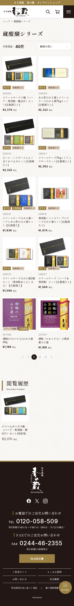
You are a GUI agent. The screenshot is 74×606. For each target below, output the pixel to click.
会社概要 (54, 579)
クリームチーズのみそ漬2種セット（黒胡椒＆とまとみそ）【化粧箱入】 (19, 282)
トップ (6, 21)
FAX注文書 (37, 558)
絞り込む (65, 590)
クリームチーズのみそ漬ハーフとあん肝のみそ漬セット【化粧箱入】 (18, 222)
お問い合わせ (19, 579)
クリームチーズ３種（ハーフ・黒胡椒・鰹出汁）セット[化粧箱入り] (18, 101)
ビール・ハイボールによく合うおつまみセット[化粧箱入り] (18, 161)
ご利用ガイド (19, 572)
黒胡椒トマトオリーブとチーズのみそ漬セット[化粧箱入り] (54, 222)
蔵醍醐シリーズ (22, 21)
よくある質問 (54, 572)
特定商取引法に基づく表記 (24, 588)
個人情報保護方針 (54, 588)
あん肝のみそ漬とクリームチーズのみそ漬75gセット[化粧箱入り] (53, 101)
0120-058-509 (33, 521)
